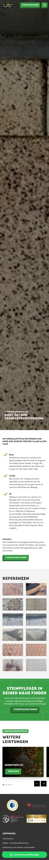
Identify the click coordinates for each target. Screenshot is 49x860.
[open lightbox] (12, 589)
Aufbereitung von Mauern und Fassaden (18, 847)
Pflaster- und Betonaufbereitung (15, 843)
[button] (44, 5)
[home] (7, 5)
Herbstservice (7, 838)
